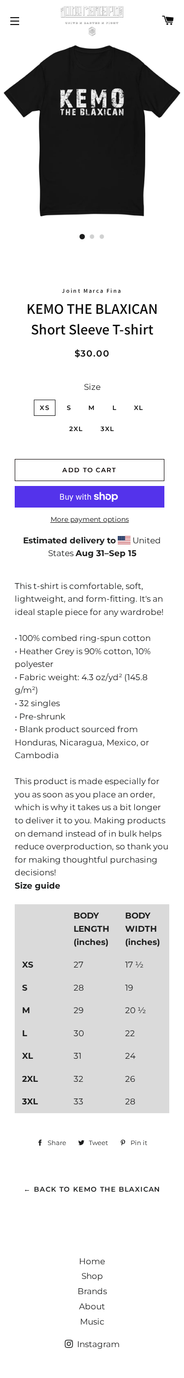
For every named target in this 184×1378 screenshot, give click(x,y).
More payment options (90, 519)
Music (92, 1322)
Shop (92, 1276)
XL (139, 407)
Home (92, 1261)
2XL (76, 429)
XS (45, 407)
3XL (108, 429)
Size (92, 387)
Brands (92, 1291)
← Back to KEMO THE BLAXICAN (92, 1189)
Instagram (97, 1344)
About (92, 1306)
